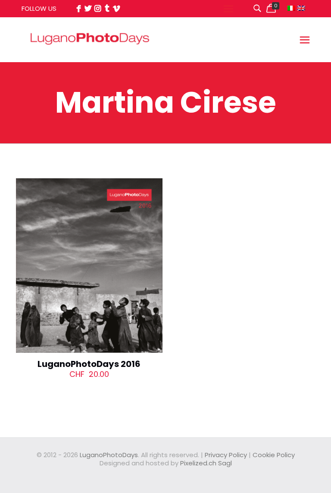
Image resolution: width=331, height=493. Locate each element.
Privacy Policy (226, 454)
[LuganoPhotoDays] (90, 58)
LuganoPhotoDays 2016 (89, 364)
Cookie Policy (274, 454)
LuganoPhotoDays (109, 454)
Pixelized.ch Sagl (206, 463)
